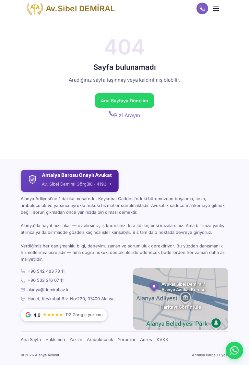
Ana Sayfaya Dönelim (124, 100)
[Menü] (215, 8)
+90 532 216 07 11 (46, 280)
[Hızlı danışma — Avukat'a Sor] (234, 350)
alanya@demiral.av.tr (48, 289)
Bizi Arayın (127, 115)
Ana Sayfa (31, 339)
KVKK (162, 339)
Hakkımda (55, 339)
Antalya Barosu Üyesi (210, 355)
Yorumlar (127, 339)
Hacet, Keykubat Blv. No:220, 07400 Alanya (71, 298)
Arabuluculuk (100, 339)
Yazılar (75, 339)
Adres (146, 339)
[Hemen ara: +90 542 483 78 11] (202, 8)
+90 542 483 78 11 (46, 271)
